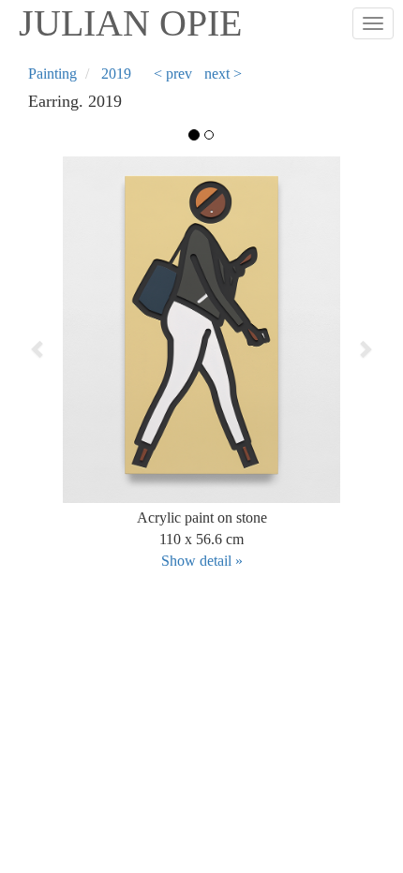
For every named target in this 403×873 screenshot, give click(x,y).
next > (223, 73)
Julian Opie (130, 23)
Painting (52, 73)
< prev (173, 73)
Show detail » (202, 561)
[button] (62, 348)
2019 (116, 73)
